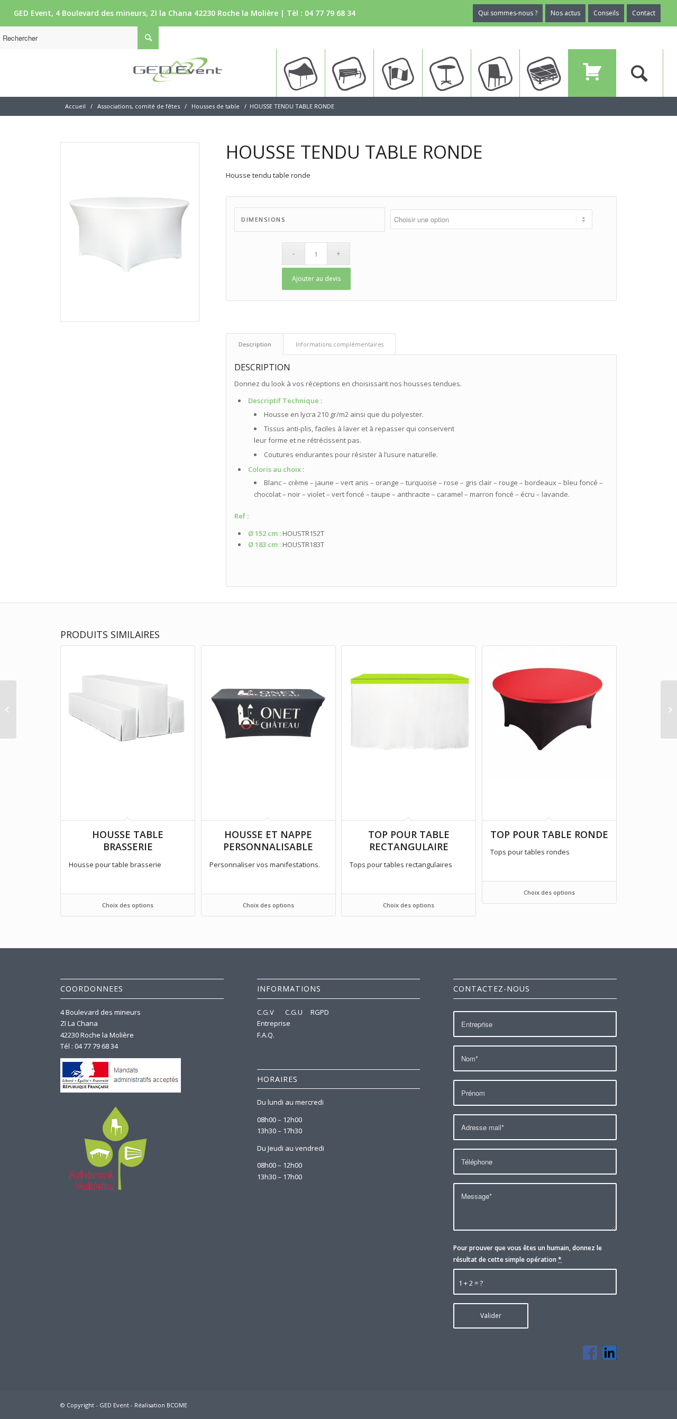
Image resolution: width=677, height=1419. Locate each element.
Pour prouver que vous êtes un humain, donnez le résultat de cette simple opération (527, 1253)
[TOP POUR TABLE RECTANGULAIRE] (8, 709)
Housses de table (215, 106)
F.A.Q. (266, 1035)
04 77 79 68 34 (330, 13)
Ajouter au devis (316, 278)
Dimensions (263, 219)
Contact (643, 12)
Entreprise (273, 1023)
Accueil (75, 106)
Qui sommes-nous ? (507, 12)
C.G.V (266, 1012)
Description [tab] (255, 344)
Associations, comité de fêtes (138, 106)
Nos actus (565, 12)
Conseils (606, 12)
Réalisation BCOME (160, 1405)
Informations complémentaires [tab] (339, 344)
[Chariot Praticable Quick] (669, 709)
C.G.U (294, 1012)
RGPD (319, 1012)
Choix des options (127, 905)
